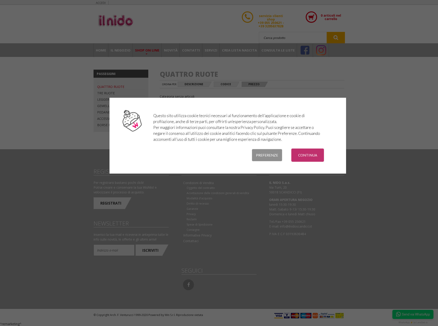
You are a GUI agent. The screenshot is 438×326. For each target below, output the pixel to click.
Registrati (110, 203)
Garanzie (192, 209)
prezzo (254, 84)
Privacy (191, 214)
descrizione (194, 84)
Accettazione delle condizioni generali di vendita (218, 193)
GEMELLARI (106, 106)
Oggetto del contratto (201, 188)
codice (226, 84)
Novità (170, 50)
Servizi (211, 50)
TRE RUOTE (106, 93)
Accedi (101, 3)
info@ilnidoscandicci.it (296, 226)
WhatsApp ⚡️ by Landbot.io (413, 322)
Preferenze (267, 155)
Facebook (188, 284)
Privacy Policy (252, 127)
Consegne (193, 230)
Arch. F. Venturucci (121, 315)
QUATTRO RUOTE (110, 87)
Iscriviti (150, 250)
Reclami (192, 219)
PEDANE (103, 112)
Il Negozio (120, 50)
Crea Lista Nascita (239, 50)
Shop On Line (147, 50)
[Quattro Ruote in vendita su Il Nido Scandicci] (129, 21)
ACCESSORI (105, 118)
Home (101, 50)
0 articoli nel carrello (331, 17)
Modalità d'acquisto (199, 198)
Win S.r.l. (170, 315)
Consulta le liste (278, 50)
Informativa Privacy (197, 235)
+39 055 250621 (294, 221)
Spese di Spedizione (200, 224)
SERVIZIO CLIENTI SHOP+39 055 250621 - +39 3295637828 (271, 25)
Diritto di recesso (198, 203)
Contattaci (190, 241)
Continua (307, 155)
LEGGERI (103, 99)
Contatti (191, 50)
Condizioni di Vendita (198, 183)
